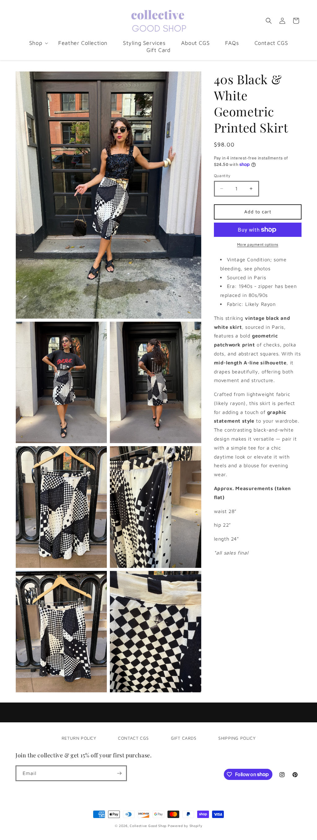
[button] (35, 42)
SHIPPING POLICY (236, 738)
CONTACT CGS (133, 738)
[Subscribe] (119, 773)
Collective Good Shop (148, 826)
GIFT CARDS (184, 738)
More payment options (257, 244)
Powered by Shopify (185, 826)
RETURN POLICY (79, 738)
